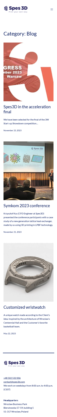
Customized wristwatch (24, 307)
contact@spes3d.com (14, 381)
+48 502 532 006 (12, 378)
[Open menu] (51, 9)
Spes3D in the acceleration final (27, 109)
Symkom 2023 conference (27, 205)
